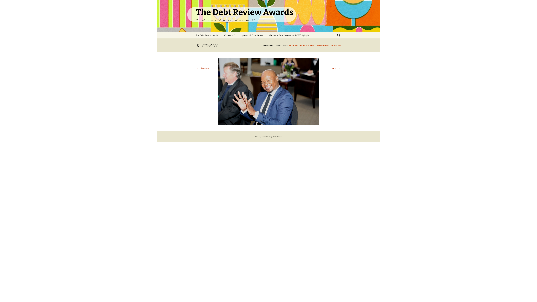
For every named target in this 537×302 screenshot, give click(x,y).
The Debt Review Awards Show (301, 45)
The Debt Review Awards (207, 35)
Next (336, 68)
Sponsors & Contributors (252, 35)
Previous (202, 68)
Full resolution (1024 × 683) (330, 45)
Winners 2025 (229, 35)
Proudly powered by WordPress (268, 136)
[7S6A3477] (268, 91)
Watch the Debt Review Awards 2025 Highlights (289, 35)
